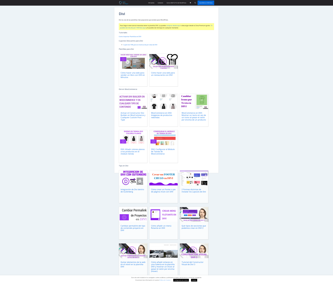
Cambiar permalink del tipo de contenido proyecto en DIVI (133, 228)
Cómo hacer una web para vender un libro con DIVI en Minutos (133, 75)
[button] (195, 3)
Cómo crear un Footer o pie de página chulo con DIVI (163, 190)
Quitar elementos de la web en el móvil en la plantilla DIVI (133, 264)
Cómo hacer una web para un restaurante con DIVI (163, 73)
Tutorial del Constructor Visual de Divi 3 (192, 263)
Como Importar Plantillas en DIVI (130, 36)
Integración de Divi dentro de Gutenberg (132, 190)
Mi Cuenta (151, 3)
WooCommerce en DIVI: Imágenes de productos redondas (161, 115)
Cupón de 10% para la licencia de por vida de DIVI (140, 45)
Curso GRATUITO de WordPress (176, 3)
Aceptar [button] (194, 280)
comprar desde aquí (173, 25)
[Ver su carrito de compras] (190, 3)
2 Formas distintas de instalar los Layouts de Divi (194, 190)
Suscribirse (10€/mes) (205, 3)
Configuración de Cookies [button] (181, 280)
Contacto (160, 3)
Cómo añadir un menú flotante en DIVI (161, 226)
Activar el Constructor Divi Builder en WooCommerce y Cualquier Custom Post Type (133, 116)
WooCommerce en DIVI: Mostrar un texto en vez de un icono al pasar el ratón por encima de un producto (194, 116)
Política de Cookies (164, 280)
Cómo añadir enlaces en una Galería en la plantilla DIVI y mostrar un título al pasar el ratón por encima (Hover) (163, 267)
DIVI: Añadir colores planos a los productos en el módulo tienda (133, 151)
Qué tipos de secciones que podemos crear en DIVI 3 (194, 226)
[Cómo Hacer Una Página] (123, 3)
